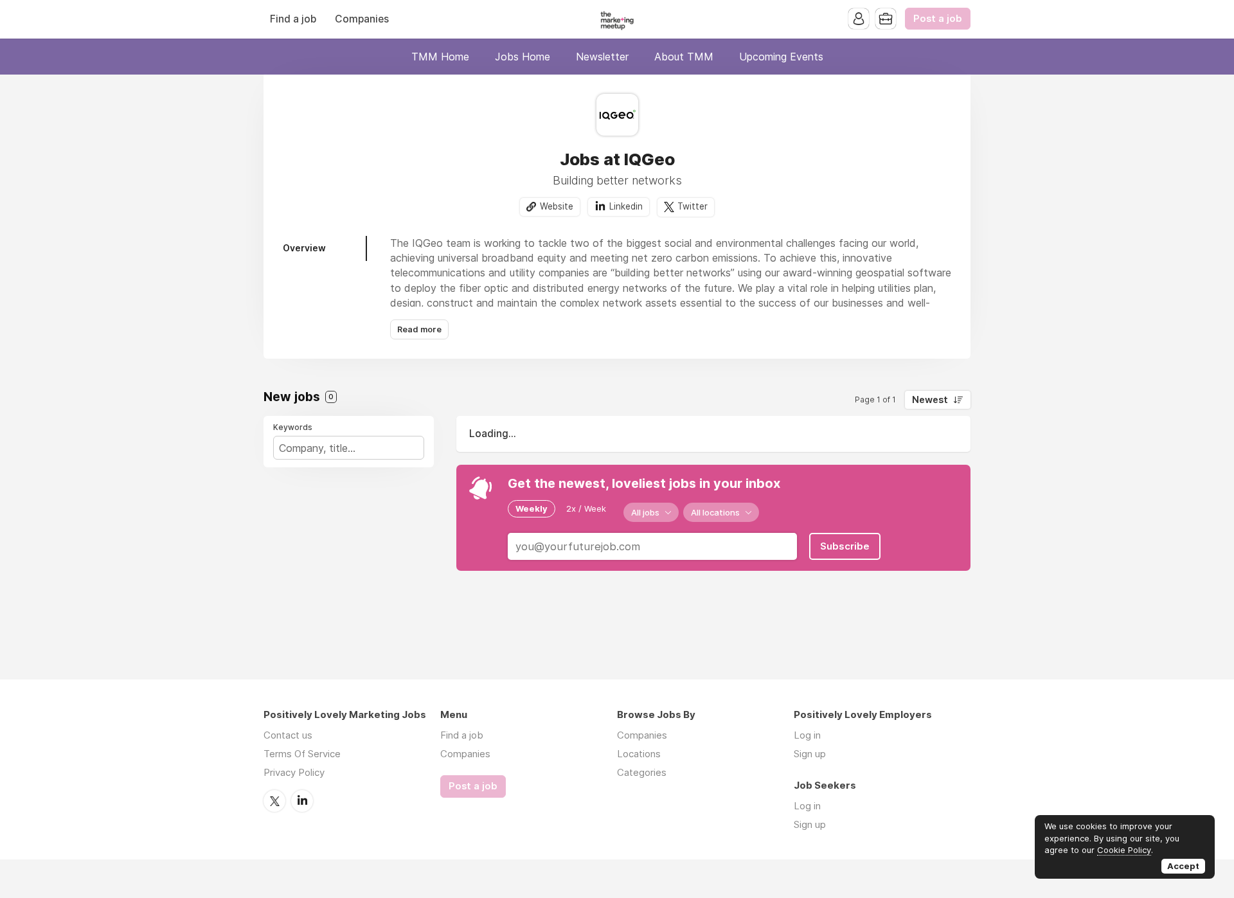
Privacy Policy (294, 772)
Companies (362, 19)
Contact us (288, 735)
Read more (419, 329)
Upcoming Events (781, 56)
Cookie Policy (1124, 850)
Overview (304, 247)
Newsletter (602, 56)
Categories (641, 772)
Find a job (293, 19)
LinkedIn (302, 801)
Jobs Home (522, 56)
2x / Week (586, 508)
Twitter (692, 206)
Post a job (937, 18)
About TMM (683, 56)
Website (556, 206)
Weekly (531, 508)
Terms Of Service (302, 754)
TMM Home (440, 56)
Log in (807, 735)
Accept (1183, 866)
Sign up (810, 754)
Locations (639, 754)
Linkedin (626, 206)
